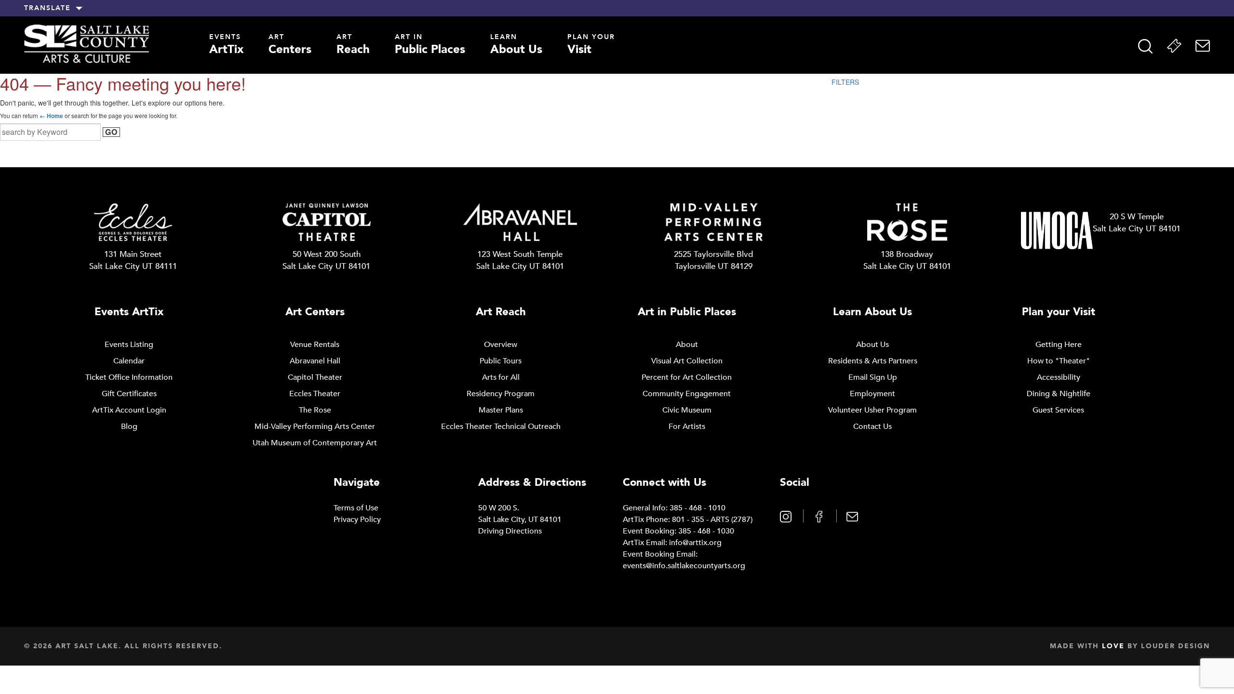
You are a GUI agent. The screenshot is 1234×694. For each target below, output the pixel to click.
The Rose (315, 410)
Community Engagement (687, 393)
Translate (47, 8)
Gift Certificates (129, 393)
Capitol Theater (315, 377)
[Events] (1174, 46)
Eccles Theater (314, 393)
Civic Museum (686, 410)
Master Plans (501, 410)
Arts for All (501, 377)
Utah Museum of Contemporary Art (315, 443)
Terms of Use (356, 508)
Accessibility (1058, 377)
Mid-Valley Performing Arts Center (315, 426)
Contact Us (872, 426)
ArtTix (226, 45)
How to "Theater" (1058, 361)
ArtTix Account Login (129, 410)
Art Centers (315, 312)
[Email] (1202, 46)
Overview (500, 344)
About (687, 344)
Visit (591, 45)
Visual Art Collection (687, 361)
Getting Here (1058, 344)
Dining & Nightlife (1058, 393)
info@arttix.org (695, 542)
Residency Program (501, 393)
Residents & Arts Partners (872, 361)
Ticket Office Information (129, 377)
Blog (129, 426)
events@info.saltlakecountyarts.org (684, 566)
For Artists (687, 426)
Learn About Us (872, 312)
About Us (516, 45)
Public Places (430, 45)
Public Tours (501, 361)
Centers (289, 45)
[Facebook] (820, 515)
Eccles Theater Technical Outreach (501, 426)
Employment (872, 393)
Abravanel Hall (315, 361)
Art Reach (501, 312)
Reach (353, 45)
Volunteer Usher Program (872, 410)
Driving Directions (510, 531)
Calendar (129, 361)
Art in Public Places (687, 312)
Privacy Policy (357, 519)
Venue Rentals (314, 344)
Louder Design (1175, 646)
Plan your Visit (1058, 312)
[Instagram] (787, 515)
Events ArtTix (128, 312)
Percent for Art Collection (687, 377)
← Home (51, 115)
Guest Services (1058, 410)
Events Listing (129, 344)
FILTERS (845, 82)
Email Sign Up (872, 377)
